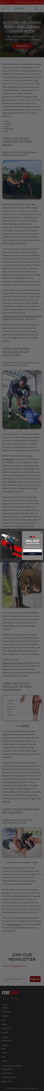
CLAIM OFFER (32, 553)
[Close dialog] (41, 532)
